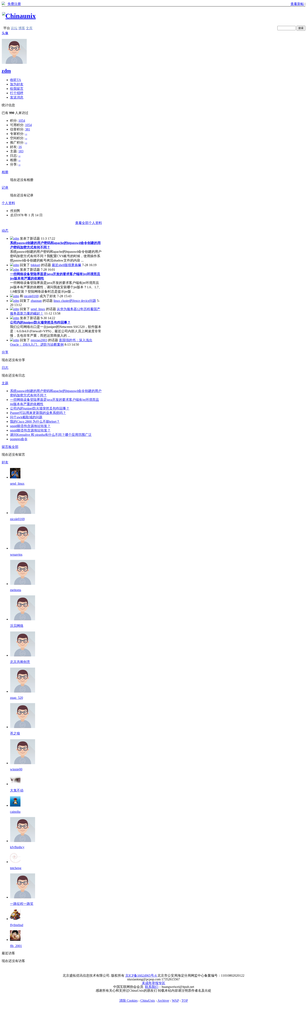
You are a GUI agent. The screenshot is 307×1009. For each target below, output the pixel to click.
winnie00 (16, 769)
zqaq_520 (16, 697)
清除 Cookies (128, 1000)
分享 (5, 352)
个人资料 (8, 203)
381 (27, 129)
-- (26, 133)
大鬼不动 (16, 790)
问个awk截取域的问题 (26, 417)
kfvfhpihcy (17, 847)
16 (20, 147)
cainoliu (15, 811)
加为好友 (16, 84)
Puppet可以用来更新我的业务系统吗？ (38, 413)
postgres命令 (19, 439)
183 (20, 151)
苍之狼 (15, 733)
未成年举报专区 (153, 983)
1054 (21, 120)
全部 (15, 447)
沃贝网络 (16, 625)
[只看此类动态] (11, 238)
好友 (5, 462)
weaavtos (16, 554)
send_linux (38, 309)
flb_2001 (16, 946)
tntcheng (15, 868)
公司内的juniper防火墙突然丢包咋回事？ (40, 322)
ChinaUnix (147, 1000)
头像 (5, 33)
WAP (175, 1000)
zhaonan (36, 300)
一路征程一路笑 (21, 903)
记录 (5, 187)
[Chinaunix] (19, 16)
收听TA (15, 80)
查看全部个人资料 (88, 223)
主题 (5, 383)
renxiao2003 (39, 340)
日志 (5, 367)
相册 (5, 172)
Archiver (163, 1000)
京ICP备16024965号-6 (141, 975)
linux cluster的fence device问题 (74, 300)
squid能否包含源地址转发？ (30, 426)
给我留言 (16, 88)
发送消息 (16, 97)
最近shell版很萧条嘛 (66, 265)
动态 (5, 230)
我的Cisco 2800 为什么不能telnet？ (35, 421)
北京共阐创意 (20, 662)
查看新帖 (297, 4)
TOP (184, 1000)
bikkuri (35, 265)
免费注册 (14, 4)
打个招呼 (16, 93)
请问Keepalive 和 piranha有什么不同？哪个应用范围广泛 (51, 434)
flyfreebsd (16, 925)
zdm (6, 70)
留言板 (7, 447)
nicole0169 (31, 296)
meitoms (15, 590)
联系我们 (151, 987)
